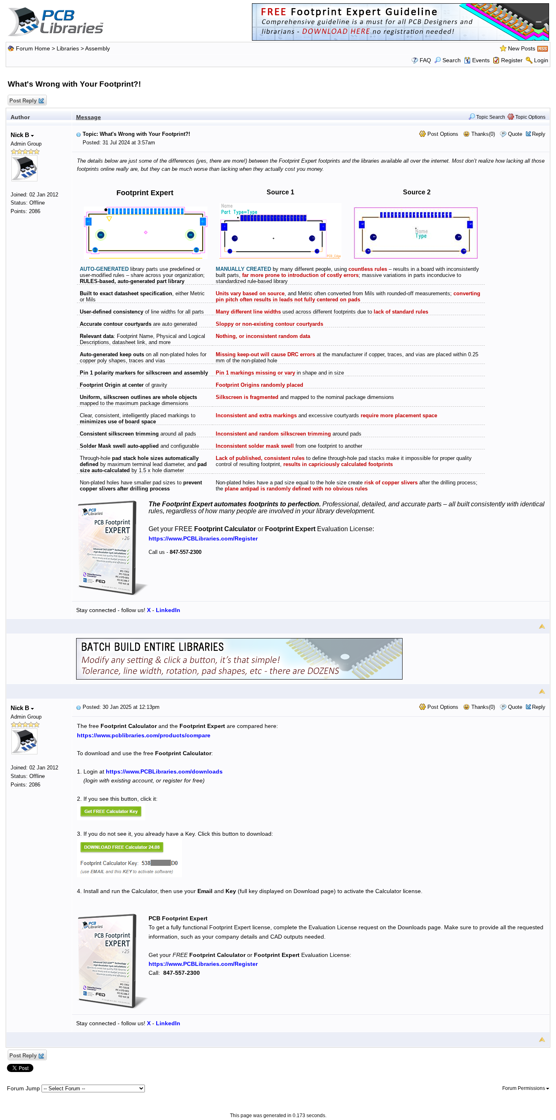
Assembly (97, 48)
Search (451, 60)
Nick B (21, 134)
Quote (515, 134)
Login (541, 60)
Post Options (442, 134)
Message (88, 117)
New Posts (521, 48)
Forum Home (33, 48)
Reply (538, 134)
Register (512, 60)
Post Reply (23, 101)
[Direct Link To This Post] (78, 134)
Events (481, 60)
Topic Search (490, 117)
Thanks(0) (482, 134)
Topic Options (529, 117)
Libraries (68, 48)
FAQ (425, 60)
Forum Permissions (524, 1088)
